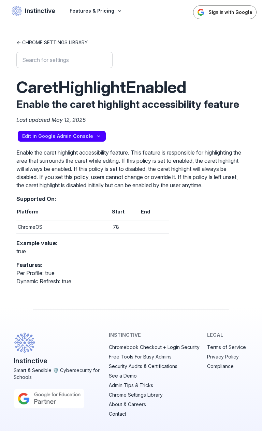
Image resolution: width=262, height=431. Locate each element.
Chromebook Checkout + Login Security (154, 347)
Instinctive (40, 10)
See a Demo (123, 376)
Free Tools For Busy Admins (140, 357)
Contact (117, 414)
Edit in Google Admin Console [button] (57, 136)
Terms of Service (226, 347)
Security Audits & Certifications (143, 366)
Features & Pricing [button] (92, 11)
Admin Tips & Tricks (131, 385)
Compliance (220, 366)
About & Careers (127, 404)
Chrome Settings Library (136, 395)
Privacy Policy (223, 357)
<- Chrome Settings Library (52, 42)
